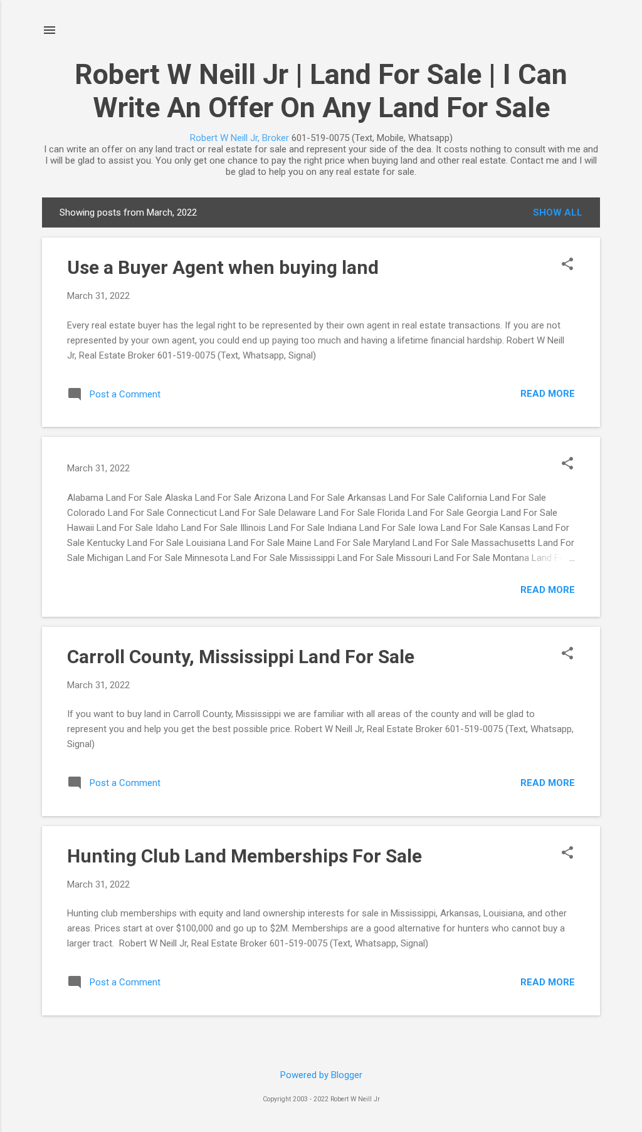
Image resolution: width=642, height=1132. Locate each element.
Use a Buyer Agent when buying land (223, 267)
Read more (547, 393)
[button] (567, 265)
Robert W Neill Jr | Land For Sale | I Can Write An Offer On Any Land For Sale (321, 91)
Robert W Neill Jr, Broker (239, 138)
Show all (557, 212)
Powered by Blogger (321, 1075)
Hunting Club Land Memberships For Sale (244, 856)
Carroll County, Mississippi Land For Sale (240, 657)
